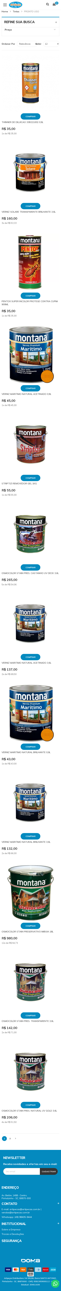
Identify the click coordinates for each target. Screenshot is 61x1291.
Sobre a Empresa (11, 1229)
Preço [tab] (8, 29)
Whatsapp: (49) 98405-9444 (17, 1217)
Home (5, 11)
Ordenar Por (8, 44)
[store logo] (13, 5)
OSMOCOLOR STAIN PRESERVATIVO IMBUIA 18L (27, 931)
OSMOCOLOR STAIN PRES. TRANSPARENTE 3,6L (28, 1021)
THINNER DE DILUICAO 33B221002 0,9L (22, 122)
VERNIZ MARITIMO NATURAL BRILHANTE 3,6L (26, 841)
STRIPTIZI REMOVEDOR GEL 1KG (19, 483)
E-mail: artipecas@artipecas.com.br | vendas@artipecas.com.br (21, 1211)
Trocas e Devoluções (13, 1234)
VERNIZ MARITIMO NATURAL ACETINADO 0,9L (26, 394)
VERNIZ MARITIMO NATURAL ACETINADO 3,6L (26, 662)
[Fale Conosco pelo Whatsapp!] (55, 1283)
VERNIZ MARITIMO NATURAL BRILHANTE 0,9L (26, 752)
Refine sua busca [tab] (19, 22)
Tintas (16, 11)
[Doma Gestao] (30, 1262)
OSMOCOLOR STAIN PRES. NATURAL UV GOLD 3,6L (29, 1110)
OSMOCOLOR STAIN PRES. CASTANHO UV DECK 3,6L (30, 573)
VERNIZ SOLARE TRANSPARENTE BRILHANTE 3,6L (29, 211)
